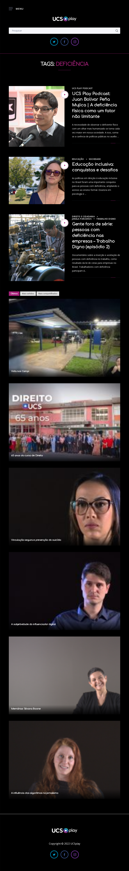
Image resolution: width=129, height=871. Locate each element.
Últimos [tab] (14, 293)
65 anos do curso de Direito (27, 455)
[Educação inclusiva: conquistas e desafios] (64, 165)
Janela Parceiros (82, 219)
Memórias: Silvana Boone (26, 708)
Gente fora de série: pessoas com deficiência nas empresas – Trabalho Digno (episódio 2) (93, 235)
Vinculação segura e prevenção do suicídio (36, 540)
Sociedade (95, 159)
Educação (78, 159)
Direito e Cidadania (83, 216)
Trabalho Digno (106, 219)
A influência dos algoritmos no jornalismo (34, 793)
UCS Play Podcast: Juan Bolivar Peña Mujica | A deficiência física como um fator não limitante (94, 105)
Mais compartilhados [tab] (47, 293)
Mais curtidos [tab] (28, 293)
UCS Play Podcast (82, 88)
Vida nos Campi (20, 371)
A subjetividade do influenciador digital (33, 624)
